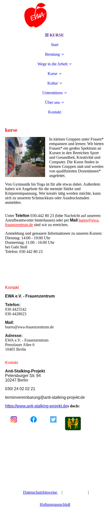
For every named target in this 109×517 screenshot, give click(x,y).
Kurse (52, 73)
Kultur (52, 83)
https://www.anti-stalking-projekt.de (36, 406)
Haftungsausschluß (55, 504)
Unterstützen (52, 93)
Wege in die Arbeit (52, 64)
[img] (54, 15)
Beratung (52, 54)
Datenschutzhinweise (40, 492)
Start (54, 45)
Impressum (75, 492)
